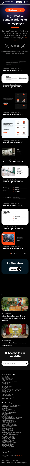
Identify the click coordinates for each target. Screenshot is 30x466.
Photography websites (9, 439)
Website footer (6, 382)
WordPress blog (7, 379)
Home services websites (10, 435)
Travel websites (7, 445)
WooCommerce (7, 398)
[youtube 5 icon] (23, 46)
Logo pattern (6, 387)
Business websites (8, 420)
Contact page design (8, 411)
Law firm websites (8, 436)
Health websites (7, 433)
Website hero (6, 377)
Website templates (18, 51)
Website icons (6, 385)
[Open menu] (27, 2)
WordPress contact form (10, 393)
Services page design (9, 412)
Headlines (5, 384)
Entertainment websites (9, 425)
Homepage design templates (11, 405)
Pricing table (6, 391)
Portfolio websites (8, 440)
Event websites (7, 427)
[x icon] (7, 46)
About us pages (7, 409)
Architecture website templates (12, 417)
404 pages (5, 408)
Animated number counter (10, 390)
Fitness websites (7, 431)
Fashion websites (7, 428)
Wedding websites (8, 447)
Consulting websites (8, 423)
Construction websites (9, 421)
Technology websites (9, 443)
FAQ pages (5, 415)
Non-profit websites (8, 437)
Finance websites (7, 429)
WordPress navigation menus (11, 389)
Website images (7, 386)
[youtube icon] (6, 451)
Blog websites (6, 413)
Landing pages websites (10, 407)
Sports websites (7, 441)
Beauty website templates (10, 419)
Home (3, 51)
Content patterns (7, 394)
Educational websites (9, 424)
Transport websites (8, 444)
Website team (6, 395)
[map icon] (9, 451)
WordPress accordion (9, 378)
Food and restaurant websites (11, 432)
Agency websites (7, 416)
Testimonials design (8, 397)
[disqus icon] (12, 46)
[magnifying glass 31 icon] (17, 46)
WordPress (9, 51)
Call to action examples (9, 381)
